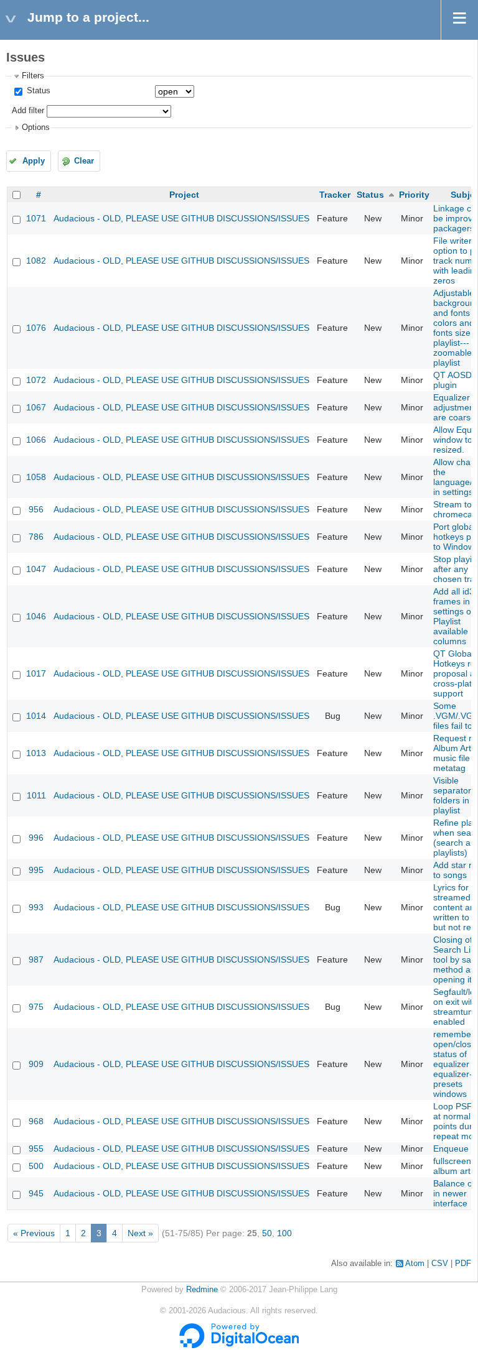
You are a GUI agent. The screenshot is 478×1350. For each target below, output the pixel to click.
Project (184, 195)
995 (36, 870)
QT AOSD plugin (452, 380)
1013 (36, 753)
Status (37, 90)
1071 (36, 218)
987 (36, 959)
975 (36, 1007)
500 (36, 1166)
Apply (33, 161)
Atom (414, 1263)
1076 (36, 328)
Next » (140, 1233)
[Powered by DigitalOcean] (239, 1345)
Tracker (334, 195)
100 (284, 1233)
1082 (36, 261)
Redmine (202, 1289)
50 (267, 1233)
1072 (36, 380)
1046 (36, 616)
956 (36, 509)
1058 (36, 477)
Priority (414, 195)
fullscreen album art (452, 1166)
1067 (36, 407)
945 (36, 1193)
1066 (36, 440)
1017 (36, 673)
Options (36, 127)
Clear (84, 161)
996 (36, 838)
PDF (463, 1263)
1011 (36, 795)
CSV (439, 1263)
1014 (36, 716)
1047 (36, 569)
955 (36, 1149)
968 (36, 1121)
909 (36, 1064)
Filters (33, 76)
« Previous (34, 1233)
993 (36, 907)
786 (36, 537)
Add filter (28, 110)
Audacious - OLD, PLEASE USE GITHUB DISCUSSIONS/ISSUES (181, 218)
